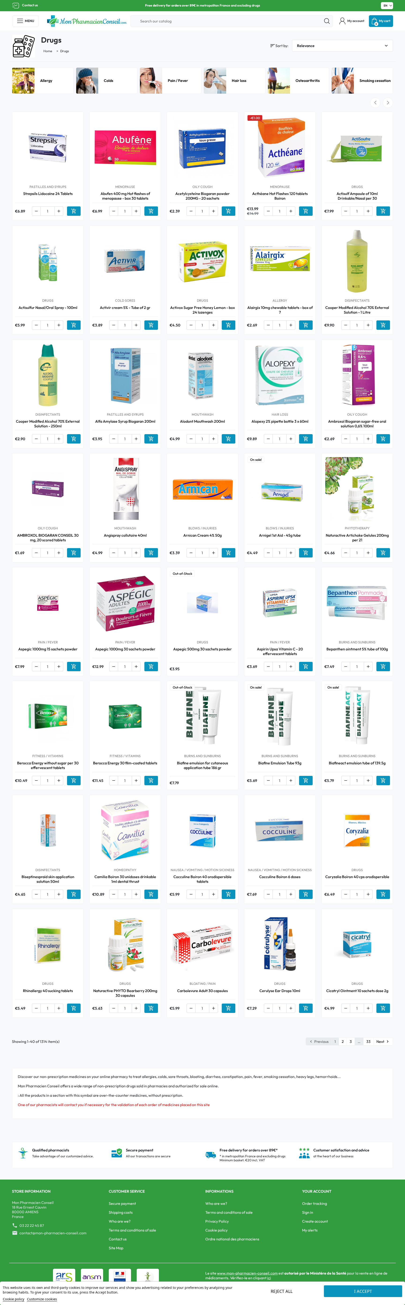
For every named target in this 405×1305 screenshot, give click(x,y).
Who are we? (120, 1221)
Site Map (116, 1248)
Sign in (307, 1212)
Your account (316, 1191)
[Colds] (87, 80)
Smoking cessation (375, 80)
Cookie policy (216, 1230)
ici (269, 1278)
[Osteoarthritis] (279, 80)
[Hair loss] (215, 80)
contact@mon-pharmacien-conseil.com (52, 1233)
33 (368, 1041)
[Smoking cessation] (343, 80)
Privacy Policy (217, 1221)
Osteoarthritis (308, 80)
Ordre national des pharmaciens (232, 1239)
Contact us (30, 5)
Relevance (343, 45)
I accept (363, 1291)
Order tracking (314, 1203)
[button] (352, 21)
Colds (108, 80)
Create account (315, 1221)
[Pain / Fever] (151, 80)
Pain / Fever (178, 80)
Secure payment (122, 1203)
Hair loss (239, 80)
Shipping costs (121, 1212)
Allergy (46, 80)
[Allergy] (23, 80)
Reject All (281, 1291)
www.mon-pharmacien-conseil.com (247, 1273)
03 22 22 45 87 (31, 1225)
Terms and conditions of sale (132, 1230)
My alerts (310, 1230)
